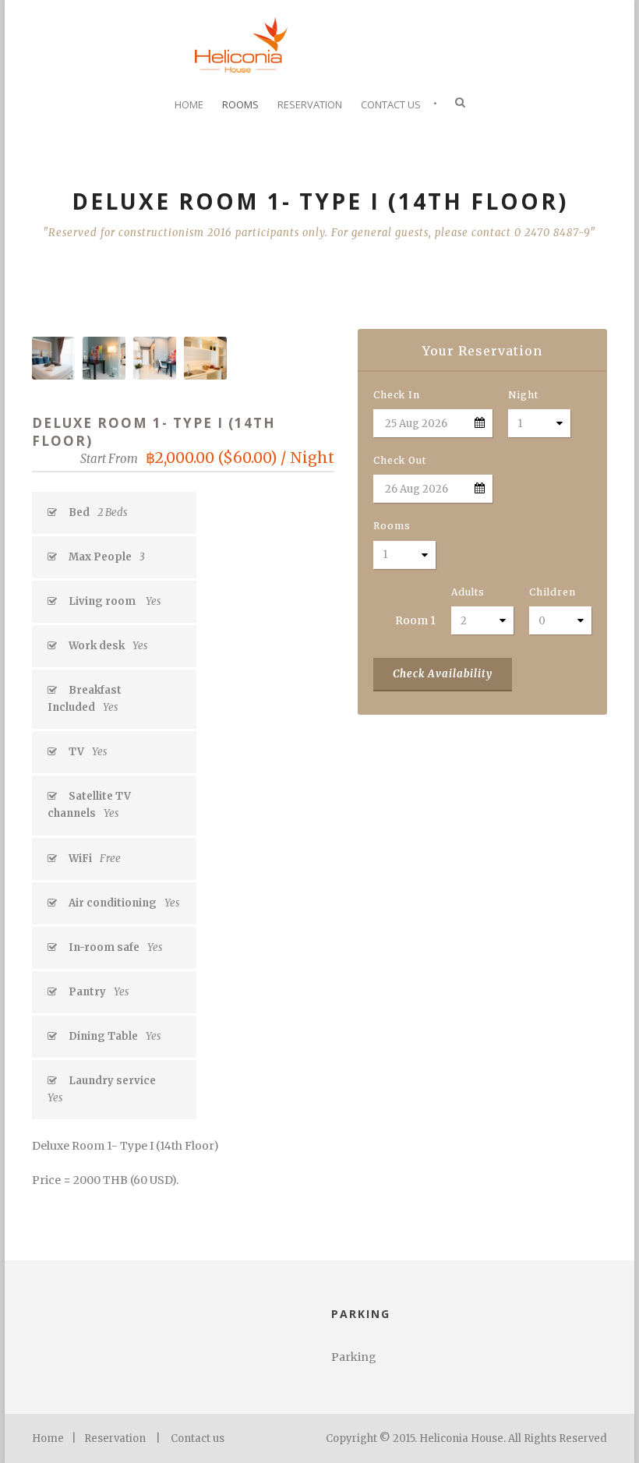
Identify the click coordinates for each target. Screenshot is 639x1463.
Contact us (197, 1438)
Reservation (309, 104)
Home (189, 104)
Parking (353, 1357)
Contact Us (391, 104)
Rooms (240, 104)
